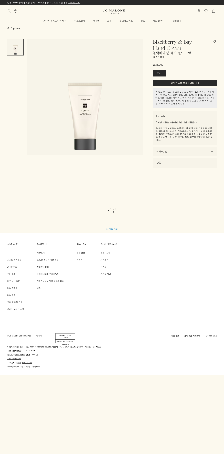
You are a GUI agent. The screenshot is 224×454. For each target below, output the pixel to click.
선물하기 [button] (177, 21)
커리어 (79, 260)
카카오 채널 (106, 274)
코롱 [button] (109, 21)
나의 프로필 (12, 288)
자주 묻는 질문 (13, 281)
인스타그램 (105, 253)
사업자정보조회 (14, 359)
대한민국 (40, 336)
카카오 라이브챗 (14, 260)
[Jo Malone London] (114, 12)
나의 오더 (11, 295)
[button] (54, 21)
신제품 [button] (96, 21)
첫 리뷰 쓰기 (112, 229)
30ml (159, 73)
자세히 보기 (74, 2)
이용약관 (175, 336)
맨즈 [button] (143, 21)
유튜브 (103, 267)
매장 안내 (41, 253)
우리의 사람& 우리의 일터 (48, 274)
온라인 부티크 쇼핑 (15, 309)
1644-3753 (27, 363)
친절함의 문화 (43, 267)
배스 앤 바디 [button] (159, 21)
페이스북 (104, 260)
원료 (39, 288)
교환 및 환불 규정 (14, 302)
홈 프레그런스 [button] (126, 21)
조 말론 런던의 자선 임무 (47, 260)
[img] (199, 11)
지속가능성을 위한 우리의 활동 (50, 281)
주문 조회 (11, 274)
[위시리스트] (215, 42)
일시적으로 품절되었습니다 (185, 83)
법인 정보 (81, 253)
